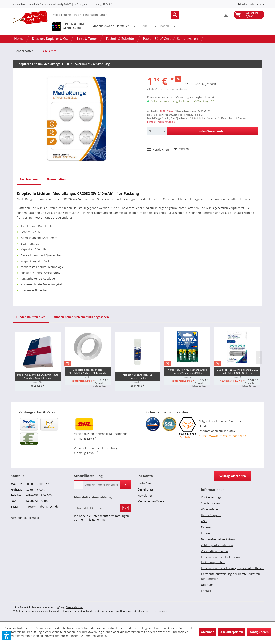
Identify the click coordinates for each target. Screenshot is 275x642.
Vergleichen (160, 149)
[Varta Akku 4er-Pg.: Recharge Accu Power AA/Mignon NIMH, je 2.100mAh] (187, 347)
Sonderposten (210, 503)
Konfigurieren (259, 632)
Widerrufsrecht (211, 509)
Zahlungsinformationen (217, 545)
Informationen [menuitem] (251, 4)
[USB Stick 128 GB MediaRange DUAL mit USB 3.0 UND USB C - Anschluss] (237, 347)
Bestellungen (146, 489)
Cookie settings (211, 497)
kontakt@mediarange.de (161, 121)
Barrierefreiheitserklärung (218, 539)
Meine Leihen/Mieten (152, 501)
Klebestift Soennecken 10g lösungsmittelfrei (137, 376)
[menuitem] (115, 15)
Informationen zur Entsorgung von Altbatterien (232, 568)
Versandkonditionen (214, 551)
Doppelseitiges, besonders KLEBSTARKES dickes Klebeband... (87, 371)
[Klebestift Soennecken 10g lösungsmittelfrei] (137, 352)
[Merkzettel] (217, 15)
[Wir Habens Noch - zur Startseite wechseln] (32, 18)
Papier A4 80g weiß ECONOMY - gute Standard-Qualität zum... (37, 376)
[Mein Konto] (227, 15)
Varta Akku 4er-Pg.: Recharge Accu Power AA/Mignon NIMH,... (187, 371)
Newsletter (145, 495)
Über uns (207, 585)
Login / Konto (146, 483)
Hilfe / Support (211, 515)
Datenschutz (209, 527)
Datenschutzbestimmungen (110, 516)
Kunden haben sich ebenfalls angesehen (81, 317)
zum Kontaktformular (25, 518)
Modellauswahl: (103, 26)
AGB (204, 521)
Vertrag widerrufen (232, 476)
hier (163, 611)
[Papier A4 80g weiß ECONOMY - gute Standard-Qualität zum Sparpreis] (38, 352)
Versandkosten (74, 607)
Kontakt (206, 591)
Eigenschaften (56, 179)
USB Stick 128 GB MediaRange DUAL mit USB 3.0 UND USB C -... (237, 371)
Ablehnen (207, 632)
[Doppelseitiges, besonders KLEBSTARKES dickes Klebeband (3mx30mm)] (88, 347)
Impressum (208, 533)
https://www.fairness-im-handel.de (222, 436)
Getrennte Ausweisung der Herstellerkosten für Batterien (230, 576)
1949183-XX (166, 111)
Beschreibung (29, 179)
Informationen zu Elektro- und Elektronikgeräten (221, 559)
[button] (6, 635)
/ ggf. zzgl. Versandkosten (174, 89)
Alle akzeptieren (231, 632)
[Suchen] (175, 15)
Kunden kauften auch (30, 317)
